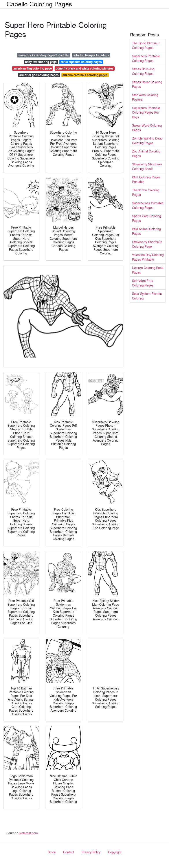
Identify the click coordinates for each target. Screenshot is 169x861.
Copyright (114, 852)
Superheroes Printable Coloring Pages (147, 205)
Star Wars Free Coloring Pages (142, 282)
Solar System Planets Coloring (147, 295)
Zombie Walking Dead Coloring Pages (147, 140)
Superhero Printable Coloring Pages (146, 58)
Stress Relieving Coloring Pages (143, 71)
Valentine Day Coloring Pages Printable (148, 256)
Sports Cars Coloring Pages (146, 218)
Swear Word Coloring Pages (147, 127)
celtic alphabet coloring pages (81, 62)
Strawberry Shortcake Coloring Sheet (147, 166)
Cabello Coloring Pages (39, 3)
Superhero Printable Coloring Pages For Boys (146, 112)
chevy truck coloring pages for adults (43, 55)
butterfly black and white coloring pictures (84, 68)
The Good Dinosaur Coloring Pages (146, 45)
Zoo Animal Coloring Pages (146, 153)
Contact (68, 852)
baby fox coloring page (41, 62)
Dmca (52, 852)
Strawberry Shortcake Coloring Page (147, 244)
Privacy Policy (91, 852)
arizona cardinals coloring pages (84, 75)
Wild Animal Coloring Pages (146, 231)
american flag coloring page (32, 68)
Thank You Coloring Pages (146, 192)
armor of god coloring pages (39, 75)
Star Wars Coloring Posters (145, 97)
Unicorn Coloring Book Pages (147, 269)
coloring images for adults (91, 55)
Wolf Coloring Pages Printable (146, 179)
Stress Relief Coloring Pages (147, 84)
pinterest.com (28, 833)
